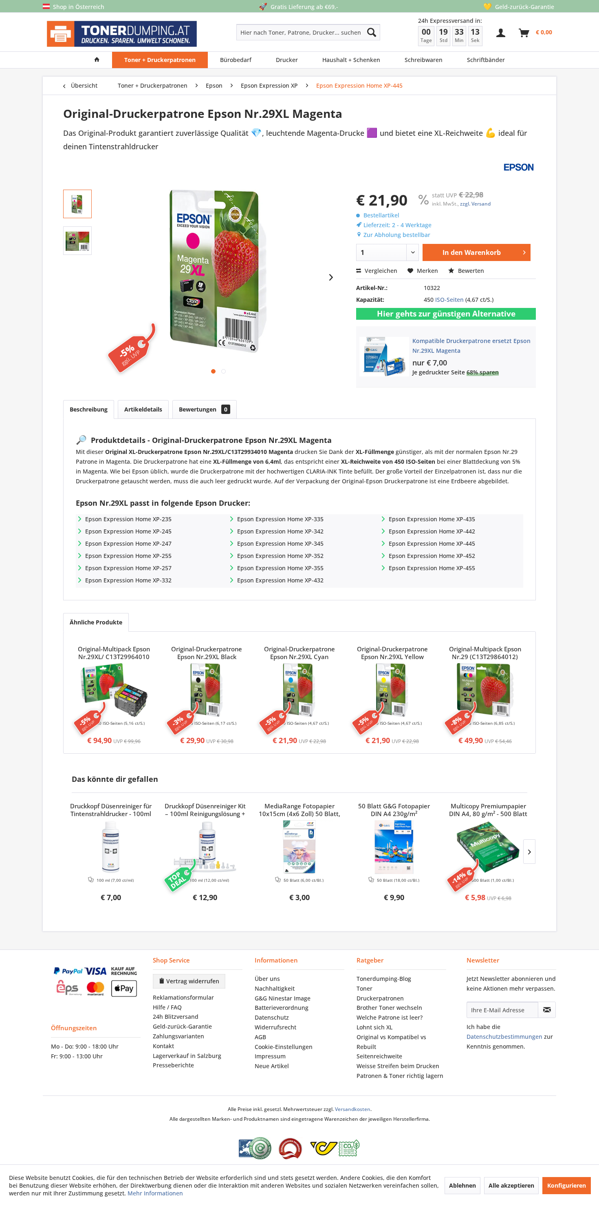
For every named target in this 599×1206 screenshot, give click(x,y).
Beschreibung (89, 409)
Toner (364, 988)
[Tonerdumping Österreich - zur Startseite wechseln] (122, 34)
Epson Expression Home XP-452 (432, 556)
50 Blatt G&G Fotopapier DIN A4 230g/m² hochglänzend (394, 810)
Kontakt (163, 1046)
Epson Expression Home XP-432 (280, 580)
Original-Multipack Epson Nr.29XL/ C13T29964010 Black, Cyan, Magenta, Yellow (114, 653)
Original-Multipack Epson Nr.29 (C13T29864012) (485, 653)
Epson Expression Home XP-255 (128, 556)
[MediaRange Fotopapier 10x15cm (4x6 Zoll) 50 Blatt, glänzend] (299, 847)
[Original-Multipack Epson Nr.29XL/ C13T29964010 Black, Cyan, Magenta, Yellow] (114, 690)
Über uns (267, 979)
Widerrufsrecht (275, 1027)
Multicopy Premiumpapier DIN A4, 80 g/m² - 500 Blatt (488, 810)
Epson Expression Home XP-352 (280, 556)
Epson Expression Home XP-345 (280, 543)
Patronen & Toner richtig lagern (400, 1076)
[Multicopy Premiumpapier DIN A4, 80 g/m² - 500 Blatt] (488, 847)
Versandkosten (352, 1109)
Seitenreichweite (379, 1056)
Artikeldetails (143, 409)
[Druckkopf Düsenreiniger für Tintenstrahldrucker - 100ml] (111, 847)
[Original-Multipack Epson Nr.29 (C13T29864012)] (485, 690)
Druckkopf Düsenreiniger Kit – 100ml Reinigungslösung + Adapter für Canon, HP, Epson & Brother (205, 810)
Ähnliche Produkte (96, 622)
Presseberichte (173, 1065)
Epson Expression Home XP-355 (280, 568)
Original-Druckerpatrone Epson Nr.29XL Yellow (392, 653)
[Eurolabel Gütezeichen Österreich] (255, 1148)
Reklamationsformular (183, 997)
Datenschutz (272, 1017)
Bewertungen (203, 409)
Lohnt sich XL (374, 1027)
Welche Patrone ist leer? (390, 1017)
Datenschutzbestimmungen (504, 1036)
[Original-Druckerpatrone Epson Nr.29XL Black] (207, 690)
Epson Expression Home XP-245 (128, 531)
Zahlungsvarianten (178, 1036)
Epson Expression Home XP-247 (128, 543)
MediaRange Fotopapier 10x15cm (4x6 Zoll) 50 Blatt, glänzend (299, 810)
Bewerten (470, 270)
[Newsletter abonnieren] (547, 1010)
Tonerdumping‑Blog (384, 979)
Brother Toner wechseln (389, 1007)
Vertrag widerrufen (192, 981)
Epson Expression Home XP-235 (128, 519)
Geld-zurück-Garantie (182, 1026)
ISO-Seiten (449, 299)
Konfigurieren (566, 1185)
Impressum (270, 1056)
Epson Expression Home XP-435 (432, 519)
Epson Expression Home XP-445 (432, 543)
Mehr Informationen (155, 1193)
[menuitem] (279, 32)
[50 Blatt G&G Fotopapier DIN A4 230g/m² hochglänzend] (394, 847)
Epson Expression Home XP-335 (280, 519)
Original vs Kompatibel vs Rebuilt (391, 1042)
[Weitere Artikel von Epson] (519, 167)
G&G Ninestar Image (283, 998)
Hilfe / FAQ (167, 1007)
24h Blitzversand (175, 1016)
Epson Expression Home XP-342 (280, 531)
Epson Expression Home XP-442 (432, 531)
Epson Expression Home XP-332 (128, 580)
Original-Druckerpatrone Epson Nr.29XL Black (206, 653)
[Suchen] (371, 32)
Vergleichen (380, 270)
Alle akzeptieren (511, 1185)
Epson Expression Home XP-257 (128, 568)
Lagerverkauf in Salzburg (187, 1056)
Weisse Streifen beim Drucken (398, 1066)
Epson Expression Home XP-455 (432, 568)
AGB (260, 1037)
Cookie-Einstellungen (284, 1047)
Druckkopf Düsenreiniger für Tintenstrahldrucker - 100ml (111, 810)
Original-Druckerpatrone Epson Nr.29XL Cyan (299, 653)
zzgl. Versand (475, 203)
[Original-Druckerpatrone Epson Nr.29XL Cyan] (299, 690)
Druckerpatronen (380, 998)
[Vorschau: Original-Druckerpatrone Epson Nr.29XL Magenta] (77, 204)
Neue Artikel (272, 1066)
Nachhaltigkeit (275, 988)
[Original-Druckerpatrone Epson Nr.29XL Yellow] (392, 690)
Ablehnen (462, 1185)
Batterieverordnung (281, 1007)
